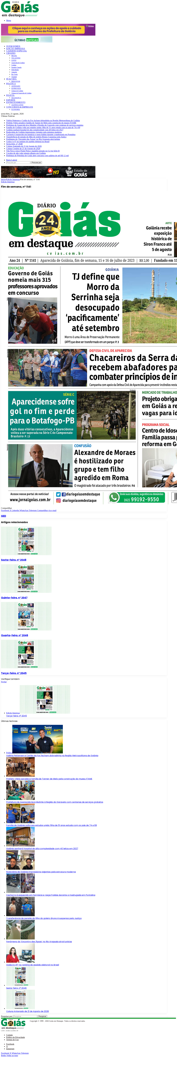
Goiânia (13, 65)
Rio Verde (14, 74)
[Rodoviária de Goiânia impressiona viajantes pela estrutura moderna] (20, 869)
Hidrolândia (15, 70)
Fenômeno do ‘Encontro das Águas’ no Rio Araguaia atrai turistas (33, 139)
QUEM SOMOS (13, 46)
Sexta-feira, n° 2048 (14, 144)
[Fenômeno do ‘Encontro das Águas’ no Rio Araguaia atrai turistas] (20, 939)
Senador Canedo (16, 67)
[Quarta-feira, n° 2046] (26, 630)
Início (3, 179)
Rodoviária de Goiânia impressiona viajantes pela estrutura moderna (34, 132)
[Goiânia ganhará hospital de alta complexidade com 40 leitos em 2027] (20, 846)
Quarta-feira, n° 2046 (14, 635)
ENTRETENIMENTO (15, 102)
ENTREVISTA (16, 88)
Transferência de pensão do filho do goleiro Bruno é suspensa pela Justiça (36, 137)
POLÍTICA (11, 83)
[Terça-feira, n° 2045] (26, 668)
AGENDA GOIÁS (17, 105)
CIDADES (10, 53)
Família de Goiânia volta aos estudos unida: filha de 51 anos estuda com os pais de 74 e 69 (43, 127)
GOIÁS (13, 60)
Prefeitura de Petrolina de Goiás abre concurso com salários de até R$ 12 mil (37, 155)
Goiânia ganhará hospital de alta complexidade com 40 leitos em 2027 (34, 130)
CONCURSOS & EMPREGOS (19, 107)
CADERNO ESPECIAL (16, 51)
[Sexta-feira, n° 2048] (26, 554)
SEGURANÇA (16, 98)
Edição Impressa (13, 179)
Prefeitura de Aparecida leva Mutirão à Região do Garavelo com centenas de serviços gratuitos (44, 125)
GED (3, 516)
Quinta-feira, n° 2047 (14, 597)
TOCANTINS (15, 58)
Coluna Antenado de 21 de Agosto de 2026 (24, 146)
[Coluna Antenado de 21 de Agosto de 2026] (20, 1008)
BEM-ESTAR (15, 81)
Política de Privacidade (15, 1037)
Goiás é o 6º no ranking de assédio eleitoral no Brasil (27, 141)
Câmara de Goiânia (17, 91)
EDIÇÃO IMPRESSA (15, 48)
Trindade (14, 77)
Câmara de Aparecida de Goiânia (21, 93)
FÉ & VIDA (11, 79)
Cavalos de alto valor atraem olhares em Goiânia (26, 153)
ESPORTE (10, 100)
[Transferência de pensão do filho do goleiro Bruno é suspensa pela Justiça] (20, 915)
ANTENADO (15, 86)
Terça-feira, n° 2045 (14, 673)
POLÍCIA (10, 95)
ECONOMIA (15, 109)
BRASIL (14, 56)
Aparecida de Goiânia (18, 63)
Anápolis (14, 72)
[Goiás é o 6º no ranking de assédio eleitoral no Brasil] (20, 962)
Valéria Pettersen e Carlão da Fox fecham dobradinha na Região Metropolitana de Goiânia (43, 120)
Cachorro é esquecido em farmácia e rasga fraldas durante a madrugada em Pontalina (40, 134)
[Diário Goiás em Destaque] (20, 16)
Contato (9, 1035)
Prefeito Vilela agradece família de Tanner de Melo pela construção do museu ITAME (41, 123)
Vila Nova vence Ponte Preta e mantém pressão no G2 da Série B (33, 151)
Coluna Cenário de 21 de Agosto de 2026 (23, 148)
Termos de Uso (12, 1040)
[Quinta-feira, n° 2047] (26, 592)
